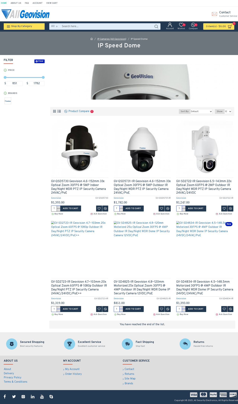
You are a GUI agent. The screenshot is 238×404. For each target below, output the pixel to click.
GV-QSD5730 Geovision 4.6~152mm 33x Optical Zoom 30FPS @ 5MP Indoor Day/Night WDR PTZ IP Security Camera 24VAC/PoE (78, 187)
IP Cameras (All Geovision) (111, 39)
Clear (40, 61)
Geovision (56, 198)
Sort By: (185, 111)
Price (11, 70)
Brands (12, 93)
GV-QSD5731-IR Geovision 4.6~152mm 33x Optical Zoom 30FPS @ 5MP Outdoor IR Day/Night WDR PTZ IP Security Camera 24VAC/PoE (142, 187)
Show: (220, 111)
